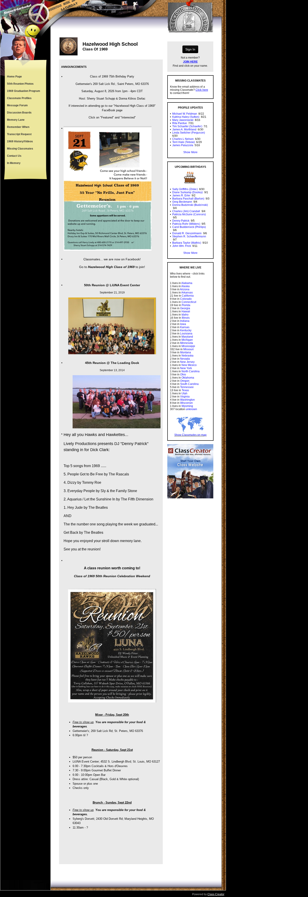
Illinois (186, 317)
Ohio (183, 374)
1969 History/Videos (20, 141)
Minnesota (186, 343)
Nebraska (187, 355)
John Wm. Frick (181, 246)
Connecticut (189, 302)
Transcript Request (19, 134)
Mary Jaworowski (182, 120)
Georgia (185, 308)
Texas (185, 390)
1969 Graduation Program (23, 91)
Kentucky (185, 330)
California (188, 295)
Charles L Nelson (183, 139)
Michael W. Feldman (184, 113)
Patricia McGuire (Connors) (189, 214)
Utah (184, 393)
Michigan (187, 339)
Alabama (186, 283)
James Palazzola (182, 145)
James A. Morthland (184, 129)
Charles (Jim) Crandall (186, 211)
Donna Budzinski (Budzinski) (190, 205)
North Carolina (191, 371)
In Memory (14, 163)
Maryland (187, 336)
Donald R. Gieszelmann (187, 233)
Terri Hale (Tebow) (183, 142)
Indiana (184, 320)
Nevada (185, 358)
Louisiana (186, 333)
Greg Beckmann (182, 201)
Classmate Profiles (19, 98)
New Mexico (189, 365)
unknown (191, 409)
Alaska (185, 286)
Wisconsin (186, 402)
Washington (187, 399)
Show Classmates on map (190, 434)
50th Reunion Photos (20, 83)
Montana (185, 352)
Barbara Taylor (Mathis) (186, 242)
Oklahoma (188, 377)
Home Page (14, 76)
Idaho (185, 314)
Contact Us (14, 155)
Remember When (18, 127)
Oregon (184, 380)
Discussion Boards (19, 112)
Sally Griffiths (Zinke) (185, 189)
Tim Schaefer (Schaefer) (187, 126)
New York (186, 368)
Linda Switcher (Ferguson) (188, 132)
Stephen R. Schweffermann (189, 236)
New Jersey (187, 361)
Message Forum (17, 105)
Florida (186, 305)
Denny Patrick (180, 220)
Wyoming (187, 406)
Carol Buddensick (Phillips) (189, 227)
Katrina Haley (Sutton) (185, 116)
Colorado (186, 298)
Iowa (183, 324)
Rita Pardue (179, 123)
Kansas (184, 327)
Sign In (190, 49)
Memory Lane (16, 119)
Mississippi (188, 346)
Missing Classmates (20, 148)
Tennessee (187, 387)
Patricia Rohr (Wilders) (186, 223)
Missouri (188, 349)
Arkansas (187, 292)
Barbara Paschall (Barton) (188, 198)
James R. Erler (181, 195)
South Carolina (189, 384)
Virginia (185, 396)
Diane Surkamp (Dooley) (187, 192)
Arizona (184, 289)
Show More (190, 152)
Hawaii (186, 311)
